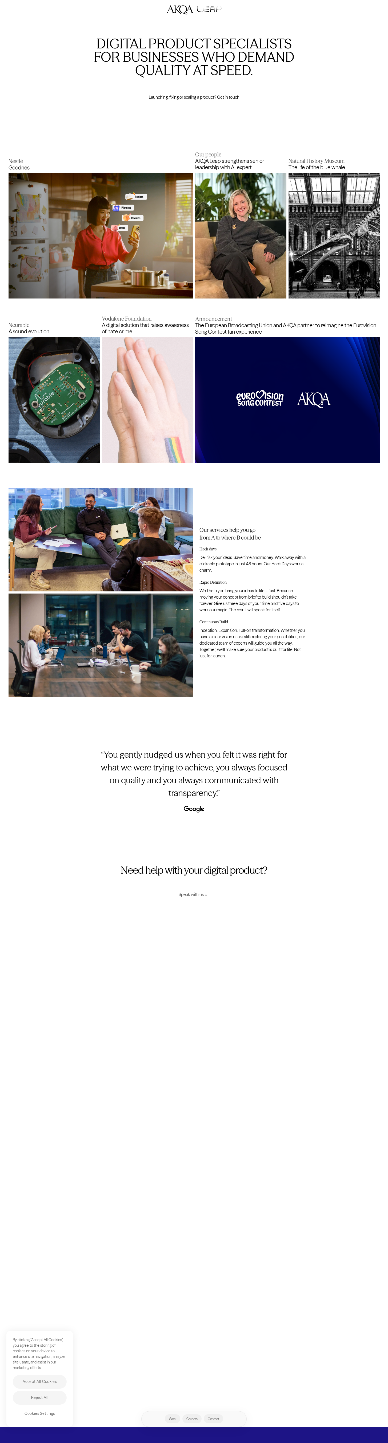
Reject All (40, 1397)
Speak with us (191, 894)
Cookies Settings (40, 1413)
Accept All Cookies (40, 1381)
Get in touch (228, 97)
